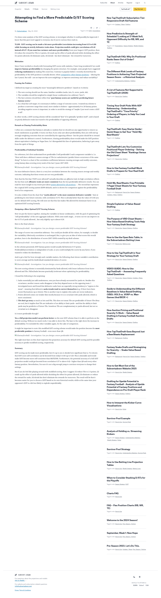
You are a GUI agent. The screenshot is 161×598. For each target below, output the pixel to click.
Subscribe (103, 2)
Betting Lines (126, 244)
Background (118, 192)
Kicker (124, 409)
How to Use (118, 96)
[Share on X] (98, 28)
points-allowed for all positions (63, 185)
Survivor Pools (127, 422)
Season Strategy (128, 45)
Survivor (44, 9)
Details (27, 9)
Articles (120, 2)
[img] (145, 582)
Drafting (128, 24)
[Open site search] (144, 3)
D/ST (90, 30)
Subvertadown (22, 31)
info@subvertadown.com (23, 586)
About (112, 2)
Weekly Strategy (138, 45)
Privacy (17, 590)
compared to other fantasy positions (75, 75)
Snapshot (18, 9)
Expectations (96, 30)
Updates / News (120, 24)
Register (129, 2)
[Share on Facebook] (92, 28)
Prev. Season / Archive (129, 524)
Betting (55, 9)
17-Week (35, 9)
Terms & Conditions (25, 590)
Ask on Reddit (20, 580)
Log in (138, 2)
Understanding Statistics (122, 81)
